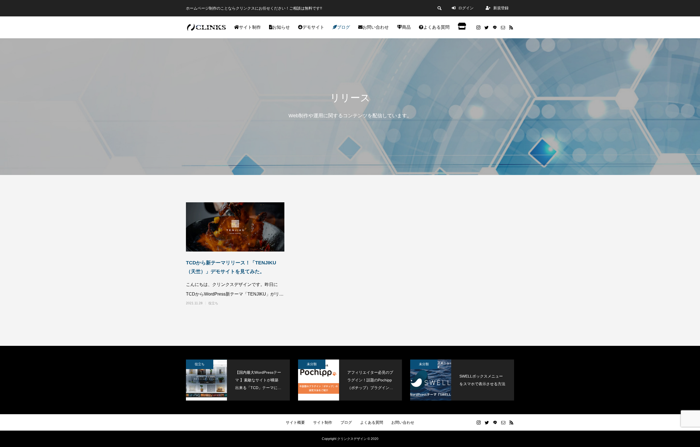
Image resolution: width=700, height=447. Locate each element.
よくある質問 (436, 27)
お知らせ (281, 27)
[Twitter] (486, 27)
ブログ (343, 27)
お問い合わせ (376, 27)
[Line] (495, 27)
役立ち (213, 303)
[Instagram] (478, 27)
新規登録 (501, 8)
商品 (406, 27)
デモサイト (313, 27)
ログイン (466, 8)
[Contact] (503, 27)
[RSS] (511, 27)
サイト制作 (250, 27)
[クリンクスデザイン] (206, 27)
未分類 (312, 364)
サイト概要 (295, 422)
